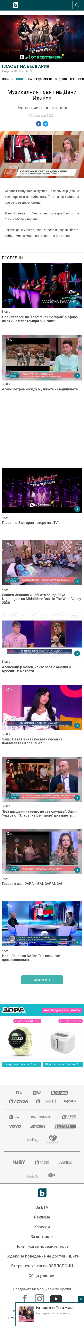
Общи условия (42, 1275)
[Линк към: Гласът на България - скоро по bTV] (42, 503)
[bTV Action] (17, 1101)
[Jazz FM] (65, 1162)
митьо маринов (27, 236)
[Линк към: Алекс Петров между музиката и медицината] (42, 370)
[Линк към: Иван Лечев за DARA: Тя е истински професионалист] (42, 936)
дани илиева (25, 230)
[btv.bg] (19, 1093)
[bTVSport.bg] (64, 1126)
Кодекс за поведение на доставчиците (42, 1256)
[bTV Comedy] (37, 1093)
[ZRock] (52, 1175)
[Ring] (69, 1101)
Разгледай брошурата (62, 1010)
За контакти (42, 1236)
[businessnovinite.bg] (68, 1117)
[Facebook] (25, 1297)
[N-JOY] (19, 1162)
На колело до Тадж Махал (55, 1308)
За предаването (40, 79)
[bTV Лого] (42, 1192)
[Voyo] (14, 1126)
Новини (7, 79)
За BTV (42, 1207)
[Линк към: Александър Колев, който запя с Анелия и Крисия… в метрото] (42, 647)
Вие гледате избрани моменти (53, 1313)
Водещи (61, 79)
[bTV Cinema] (59, 1093)
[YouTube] (56, 1297)
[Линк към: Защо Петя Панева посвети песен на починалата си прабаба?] (42, 720)
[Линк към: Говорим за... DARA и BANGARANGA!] (42, 864)
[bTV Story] (45, 1101)
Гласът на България (25, 66)
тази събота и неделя (52, 230)
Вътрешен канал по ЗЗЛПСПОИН (42, 1266)
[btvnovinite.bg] (40, 1117)
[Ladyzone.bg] (37, 1126)
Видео (21, 79)
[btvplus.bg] (14, 1117)
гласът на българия (55, 236)
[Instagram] (40, 1297)
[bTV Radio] (42, 1162)
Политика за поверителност (42, 1246)
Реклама (42, 1217)
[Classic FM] (32, 1175)
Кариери (42, 1227)
